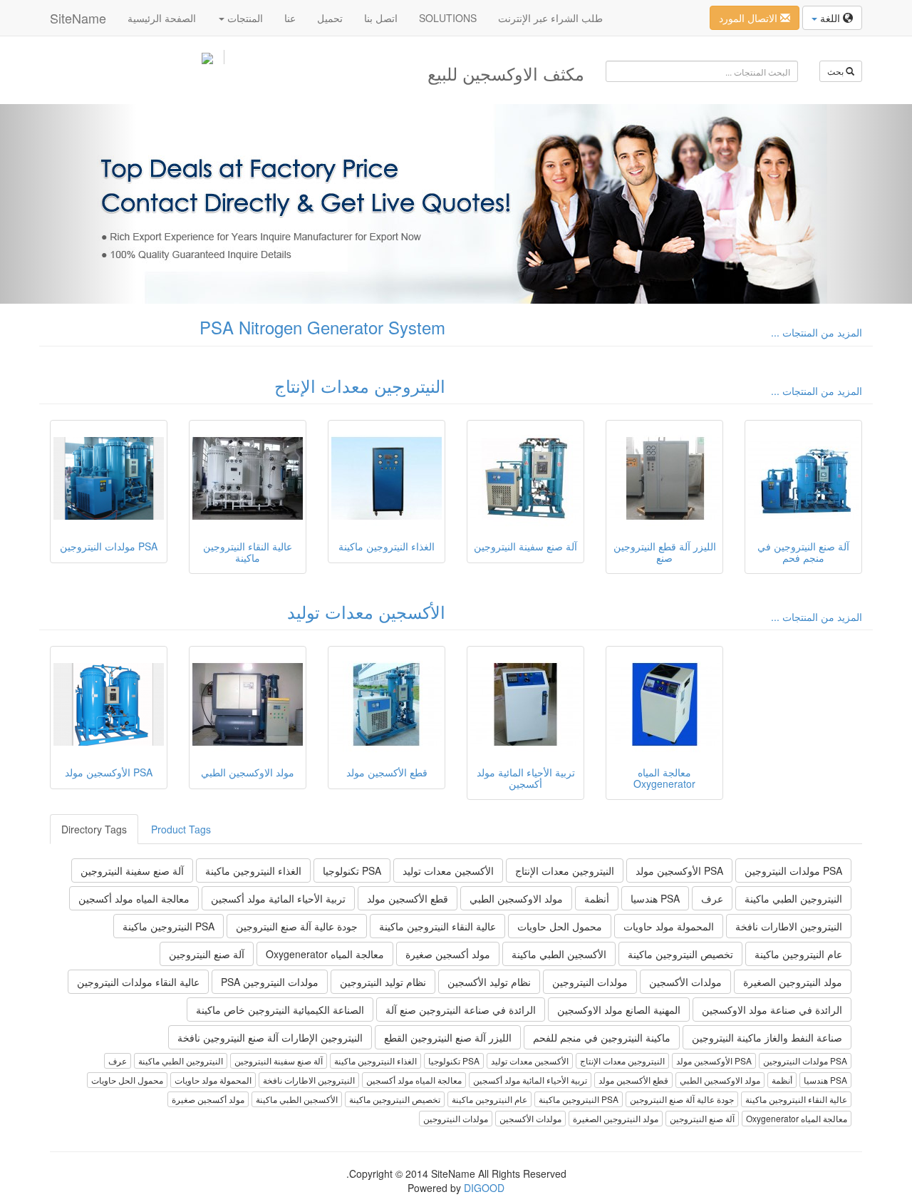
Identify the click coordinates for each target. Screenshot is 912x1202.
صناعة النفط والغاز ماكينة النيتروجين (767, 1037)
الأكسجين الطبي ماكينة (559, 954)
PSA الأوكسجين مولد (679, 870)
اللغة (830, 18)
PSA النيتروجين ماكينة (168, 926)
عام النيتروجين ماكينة (798, 954)
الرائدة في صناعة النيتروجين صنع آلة (460, 1009)
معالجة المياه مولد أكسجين (134, 898)
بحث (836, 71)
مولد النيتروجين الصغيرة (792, 982)
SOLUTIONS (448, 18)
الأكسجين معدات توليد (366, 611)
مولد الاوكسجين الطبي (516, 898)
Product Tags (181, 829)
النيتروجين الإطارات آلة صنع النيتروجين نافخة (270, 1037)
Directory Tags (94, 829)
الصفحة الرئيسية (162, 18)
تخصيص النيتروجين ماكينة (680, 954)
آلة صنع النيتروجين (206, 954)
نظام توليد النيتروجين (383, 982)
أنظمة (596, 898)
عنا (290, 18)
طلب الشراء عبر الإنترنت (550, 18)
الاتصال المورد (749, 18)
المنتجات (243, 18)
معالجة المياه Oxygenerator (325, 954)
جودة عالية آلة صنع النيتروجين (297, 926)
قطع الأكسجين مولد (407, 898)
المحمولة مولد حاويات (668, 926)
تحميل (330, 18)
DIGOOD (484, 1188)
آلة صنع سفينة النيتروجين (132, 870)
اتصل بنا (381, 18)
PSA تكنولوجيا (352, 870)
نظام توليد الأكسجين (489, 982)
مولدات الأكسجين (685, 982)
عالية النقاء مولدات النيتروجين (138, 982)
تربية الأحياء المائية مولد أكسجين (278, 898)
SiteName (78, 18)
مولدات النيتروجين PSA (269, 982)
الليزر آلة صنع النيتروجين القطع (448, 1037)
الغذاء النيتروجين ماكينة (253, 870)
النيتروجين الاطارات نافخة (788, 926)
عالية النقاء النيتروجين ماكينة (437, 926)
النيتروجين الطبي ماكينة (793, 898)
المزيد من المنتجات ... (816, 332)
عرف (712, 898)
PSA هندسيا (655, 898)
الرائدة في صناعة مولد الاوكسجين (772, 1009)
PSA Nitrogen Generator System (322, 326)
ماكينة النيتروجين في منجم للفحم (601, 1037)
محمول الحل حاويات (559, 926)
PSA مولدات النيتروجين (793, 870)
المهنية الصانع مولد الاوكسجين (618, 1009)
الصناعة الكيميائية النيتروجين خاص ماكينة (280, 1009)
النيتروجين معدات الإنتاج (359, 385)
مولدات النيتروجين (590, 982)
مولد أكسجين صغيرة (447, 954)
